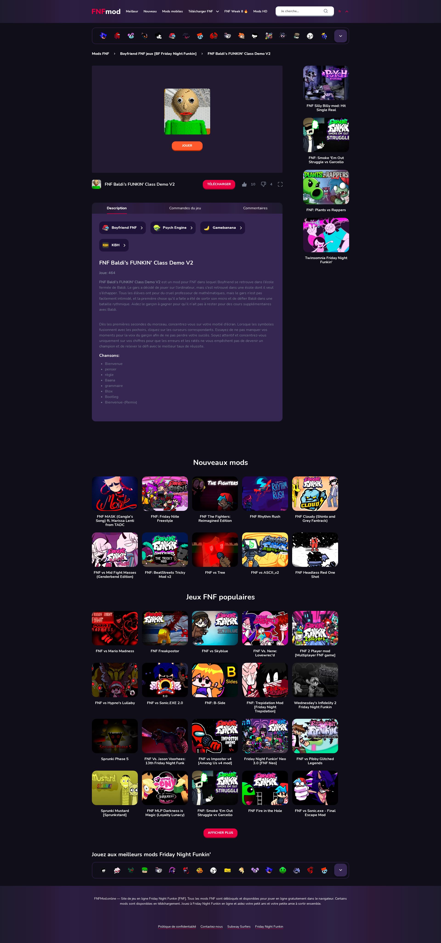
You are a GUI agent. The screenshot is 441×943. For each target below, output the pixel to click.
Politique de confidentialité (177, 926)
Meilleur (132, 11)
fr (340, 11)
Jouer (187, 145)
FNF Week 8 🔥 (236, 11)
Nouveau (150, 11)
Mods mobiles (172, 11)
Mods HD (260, 11)
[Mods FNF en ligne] (106, 11)
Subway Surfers (239, 926)
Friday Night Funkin (269, 926)
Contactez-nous (212, 926)
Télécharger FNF (200, 11)
